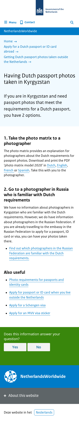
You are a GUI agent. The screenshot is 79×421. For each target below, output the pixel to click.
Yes (15, 347)
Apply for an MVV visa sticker (29, 313)
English (62, 165)
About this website (23, 395)
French (9, 170)
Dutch (51, 165)
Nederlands (44, 412)
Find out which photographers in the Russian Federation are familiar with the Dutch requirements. (41, 253)
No (38, 347)
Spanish (23, 170)
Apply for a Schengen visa (27, 305)
